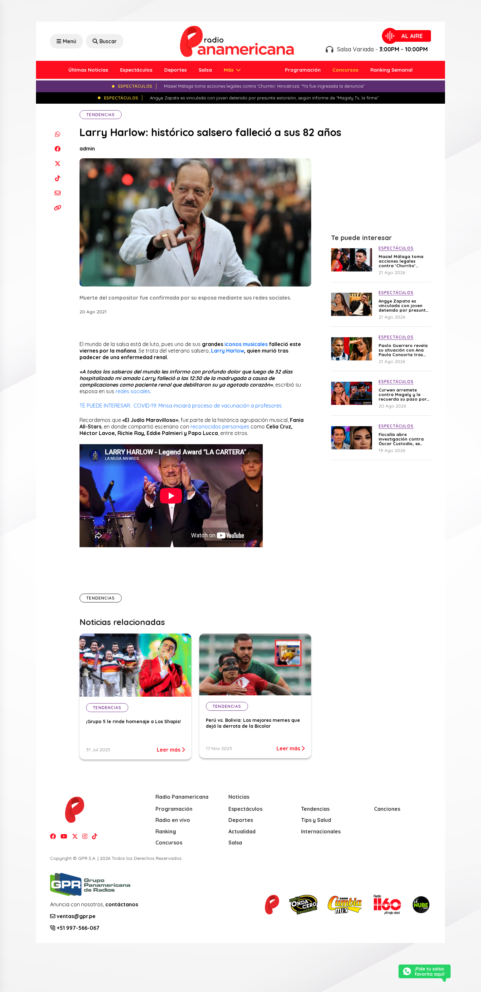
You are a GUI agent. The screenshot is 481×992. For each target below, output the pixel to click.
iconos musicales (246, 344)
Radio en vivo (172, 820)
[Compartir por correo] (57, 192)
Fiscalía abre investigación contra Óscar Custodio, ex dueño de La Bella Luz (403, 439)
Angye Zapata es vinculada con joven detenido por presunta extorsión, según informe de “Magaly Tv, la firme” (404, 305)
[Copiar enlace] (57, 207)
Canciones (387, 809)
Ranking (165, 831)
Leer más (169, 749)
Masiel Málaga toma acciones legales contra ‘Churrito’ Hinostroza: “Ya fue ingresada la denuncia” (404, 261)
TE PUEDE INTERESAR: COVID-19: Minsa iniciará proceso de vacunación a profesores (181, 405)
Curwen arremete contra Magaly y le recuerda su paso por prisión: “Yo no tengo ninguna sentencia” (403, 394)
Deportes (175, 70)
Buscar (108, 41)
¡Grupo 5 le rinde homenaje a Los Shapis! (133, 721)
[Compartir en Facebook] (57, 148)
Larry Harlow (227, 350)
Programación (303, 70)
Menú (69, 41)
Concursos (345, 70)
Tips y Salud (316, 820)
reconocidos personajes (219, 426)
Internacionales (321, 831)
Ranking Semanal (391, 70)
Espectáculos (136, 70)
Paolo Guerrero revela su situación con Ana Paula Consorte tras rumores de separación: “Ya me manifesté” (403, 350)
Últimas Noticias (88, 70)
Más (229, 70)
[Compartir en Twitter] (57, 163)
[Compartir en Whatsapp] (57, 134)
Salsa (205, 70)
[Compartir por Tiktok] (57, 178)
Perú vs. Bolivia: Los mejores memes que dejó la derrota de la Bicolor (253, 723)
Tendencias (100, 114)
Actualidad (242, 831)
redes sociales (133, 391)
